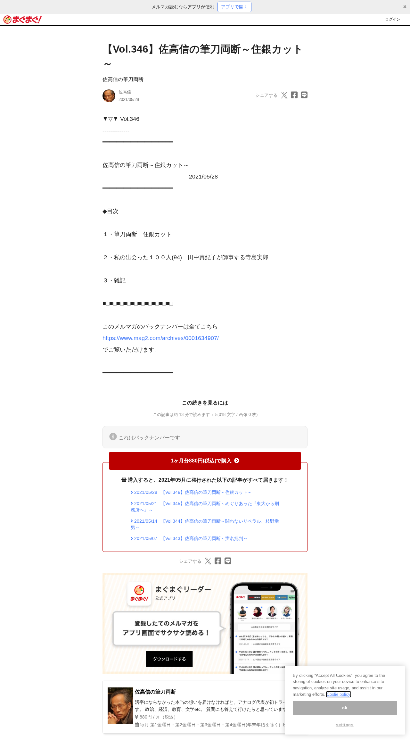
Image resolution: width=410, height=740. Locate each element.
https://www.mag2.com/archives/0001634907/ (160, 338)
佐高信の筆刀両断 (123, 79)
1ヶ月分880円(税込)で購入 (201, 460)
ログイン (392, 19)
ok (344, 707)
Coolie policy (338, 694)
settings (344, 724)
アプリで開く (234, 6)
